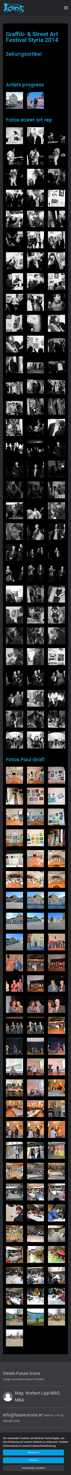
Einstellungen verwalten (33, 1468)
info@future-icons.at (22, 1414)
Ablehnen (33, 1460)
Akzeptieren (33, 1452)
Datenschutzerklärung (43, 1445)
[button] (66, 8)
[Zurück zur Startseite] (19, 8)
